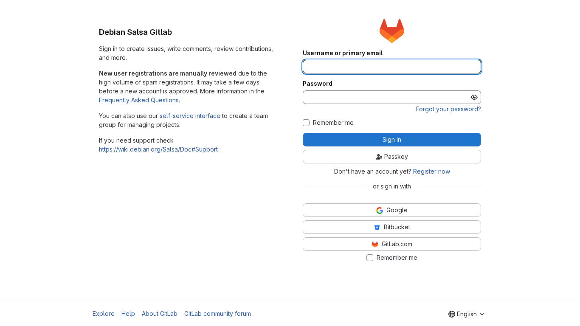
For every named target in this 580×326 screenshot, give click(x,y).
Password (317, 83)
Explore (104, 313)
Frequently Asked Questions (139, 100)
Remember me (333, 122)
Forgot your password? (448, 108)
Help (128, 313)
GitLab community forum (217, 313)
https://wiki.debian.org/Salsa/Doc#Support (158, 149)
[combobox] (466, 314)
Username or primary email (343, 53)
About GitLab (159, 313)
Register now (431, 171)
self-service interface (190, 115)
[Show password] (474, 97)
